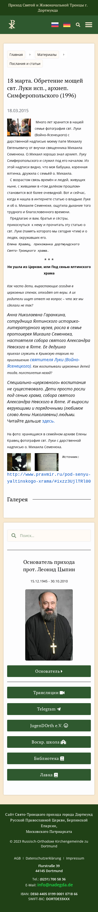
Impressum (75, 858)
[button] (78, 25)
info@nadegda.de (55, 885)
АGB (17, 858)
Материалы (47, 54)
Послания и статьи (25, 63)
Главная (16, 54)
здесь (48, 421)
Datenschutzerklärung (43, 858)
